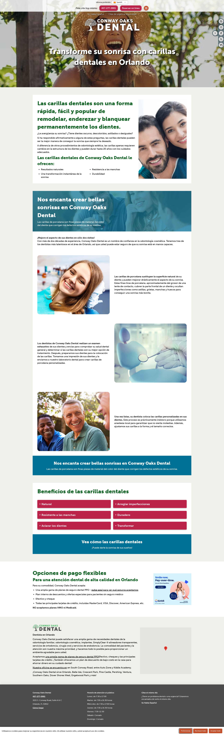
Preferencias (185, 731)
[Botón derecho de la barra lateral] (215, 33)
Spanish (119, 2)
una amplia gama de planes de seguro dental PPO (72, 656)
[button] (131, 8)
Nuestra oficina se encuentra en (50, 667)
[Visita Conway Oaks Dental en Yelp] (221, 39)
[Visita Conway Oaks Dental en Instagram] (221, 27)
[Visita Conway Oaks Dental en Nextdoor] (221, 45)
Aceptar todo (215, 731)
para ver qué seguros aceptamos (114, 590)
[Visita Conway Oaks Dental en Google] (221, 21)
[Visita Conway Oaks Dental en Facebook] (221, 33)
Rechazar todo (200, 731)
